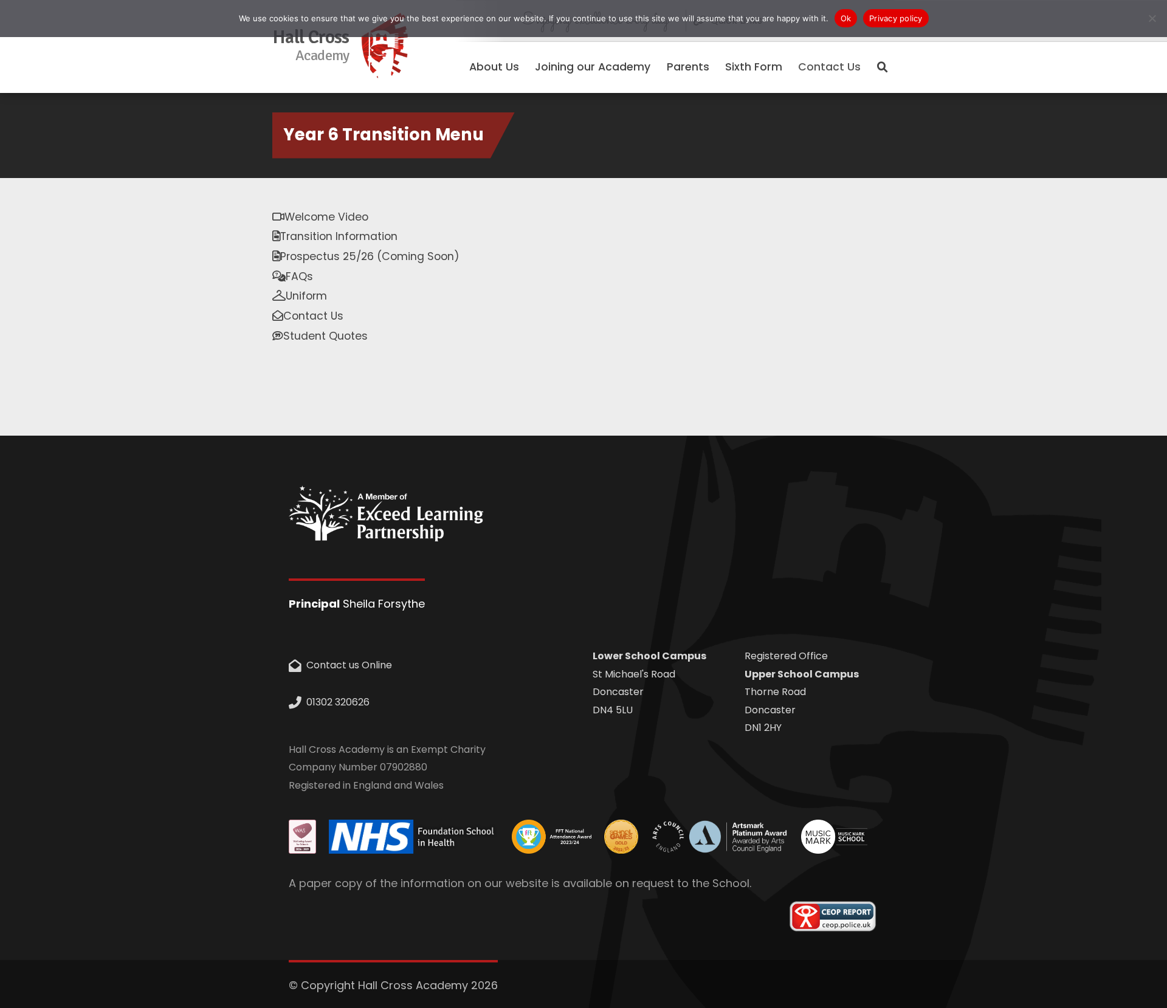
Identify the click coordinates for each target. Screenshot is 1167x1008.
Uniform (306, 296)
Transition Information (339, 236)
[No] (1152, 18)
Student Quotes (325, 336)
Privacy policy (896, 18)
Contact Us (829, 67)
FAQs (299, 276)
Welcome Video (326, 217)
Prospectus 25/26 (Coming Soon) (370, 256)
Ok (846, 18)
